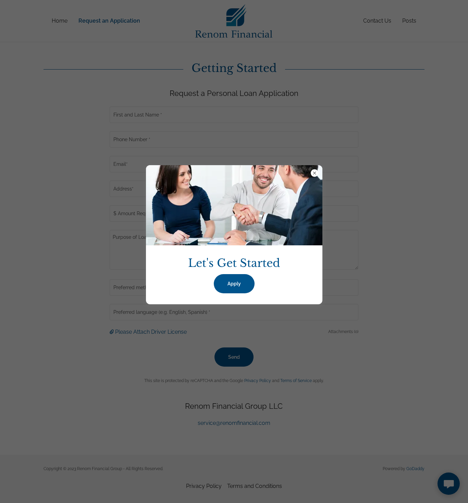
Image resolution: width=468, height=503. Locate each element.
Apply (234, 283)
